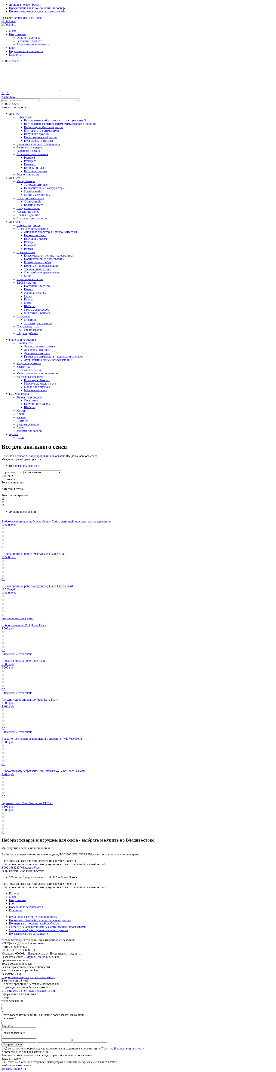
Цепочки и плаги (35, 167)
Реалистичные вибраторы (40, 137)
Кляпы (28, 299)
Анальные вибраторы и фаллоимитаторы (50, 231)
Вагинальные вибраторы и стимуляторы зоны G (55, 120)
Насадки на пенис (28, 208)
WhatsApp (26, 867)
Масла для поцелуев (37, 386)
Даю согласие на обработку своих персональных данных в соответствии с (74, 1048)
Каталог (20, 456)
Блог (12, 47)
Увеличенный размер (37, 269)
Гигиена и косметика (22, 339)
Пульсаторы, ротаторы (38, 140)
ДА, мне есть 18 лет (14, 990)
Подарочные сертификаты (26, 51)
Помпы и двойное (28, 215)
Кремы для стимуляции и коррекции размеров (53, 356)
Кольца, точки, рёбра (37, 262)
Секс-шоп (8, 456)
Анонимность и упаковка (33, 44)
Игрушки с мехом (35, 171)
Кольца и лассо (33, 204)
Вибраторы (24, 117)
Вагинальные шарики (30, 147)
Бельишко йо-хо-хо (29, 150)
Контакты (15, 54)
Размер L (29, 164)
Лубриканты (25, 343)
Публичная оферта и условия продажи (33, 916)
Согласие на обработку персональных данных (38, 930)
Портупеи (23, 420)
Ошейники (31, 400)
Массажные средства (30, 376)
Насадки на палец (28, 211)
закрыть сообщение (14, 1068)
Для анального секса (37, 349)
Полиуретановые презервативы (44, 258)
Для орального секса (37, 353)
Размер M (30, 161)
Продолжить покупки (15, 977)
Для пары (15, 221)
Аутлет (13, 434)
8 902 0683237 (11, 60)
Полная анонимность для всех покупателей (37, 11)
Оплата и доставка (28, 37)
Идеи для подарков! (29, 329)
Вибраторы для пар (29, 225)
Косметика (23, 366)
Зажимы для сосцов (36, 309)
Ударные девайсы (35, 292)
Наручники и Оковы (37, 403)
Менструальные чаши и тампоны (38, 373)
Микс (27, 275)
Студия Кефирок (36, 956)
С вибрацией (32, 191)
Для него (14, 177)
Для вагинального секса (39, 346)
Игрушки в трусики (37, 134)
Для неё (14, 113)
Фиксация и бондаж (37, 313)
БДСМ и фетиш (26, 282)
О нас (12, 30)
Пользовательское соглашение (28, 933)
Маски (28, 302)
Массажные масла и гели (40, 383)
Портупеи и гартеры (37, 286)
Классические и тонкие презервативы (48, 255)
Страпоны (23, 316)
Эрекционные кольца (30, 198)
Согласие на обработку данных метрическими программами (48, 926)
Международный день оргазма (45, 456)
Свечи (28, 296)
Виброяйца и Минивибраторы (43, 127)
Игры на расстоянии (30, 279)
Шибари (29, 306)
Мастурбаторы (26, 181)
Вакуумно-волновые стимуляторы (38, 144)
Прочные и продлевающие (41, 265)
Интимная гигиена (29, 370)
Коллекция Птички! (37, 380)
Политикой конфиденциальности (122, 1048)
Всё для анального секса (24, 465)
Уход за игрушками (29, 363)
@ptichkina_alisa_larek (28, 17)
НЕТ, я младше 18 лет (41, 990)
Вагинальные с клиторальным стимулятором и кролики (60, 123)
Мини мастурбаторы (37, 194)
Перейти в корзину (42, 977)
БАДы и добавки (27, 333)
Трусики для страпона (38, 323)
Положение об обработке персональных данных (40, 920)
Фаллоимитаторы (28, 174)
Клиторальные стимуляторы (42, 130)
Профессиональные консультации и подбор (37, 8)
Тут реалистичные (36, 184)
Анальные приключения (32, 154)
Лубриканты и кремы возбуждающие (48, 359)
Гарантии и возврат (29, 41)
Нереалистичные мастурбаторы (44, 188)
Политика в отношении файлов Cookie (34, 923)
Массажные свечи (35, 390)
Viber (37, 867)
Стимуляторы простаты (32, 218)
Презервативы (26, 252)
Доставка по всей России (25, 4)
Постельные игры (28, 326)
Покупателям (17, 34)
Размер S (29, 157)
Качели (28, 289)
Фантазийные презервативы (42, 272)
